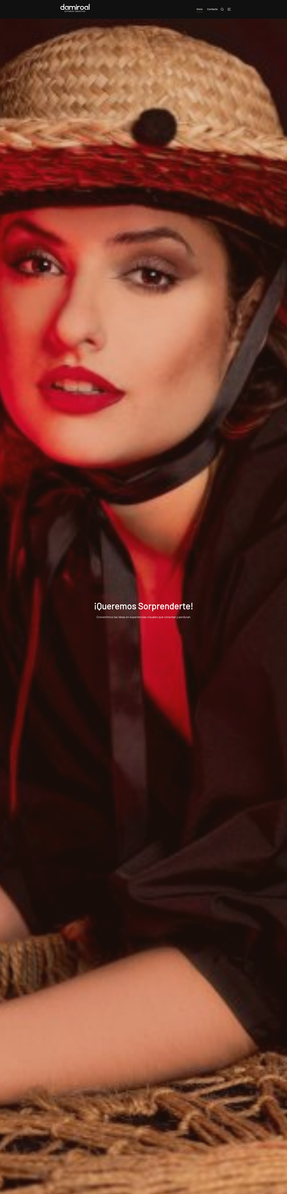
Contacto (212, 9)
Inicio (200, 9)
